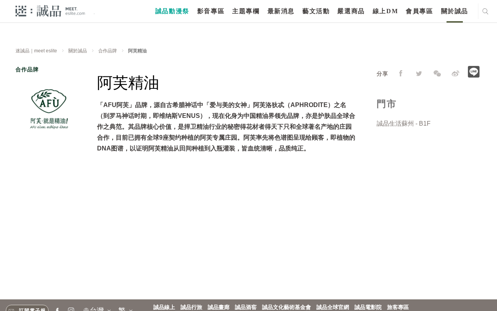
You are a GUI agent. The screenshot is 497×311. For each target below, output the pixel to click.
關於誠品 (454, 11)
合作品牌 (107, 51)
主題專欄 (245, 11)
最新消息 (281, 11)
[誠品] (50, 11)
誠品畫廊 (218, 307)
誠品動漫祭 (172, 11)
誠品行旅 (191, 307)
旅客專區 (398, 307)
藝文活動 (316, 11)
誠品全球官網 (332, 307)
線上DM (385, 11)
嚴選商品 (351, 11)
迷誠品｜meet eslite (36, 51)
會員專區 (419, 11)
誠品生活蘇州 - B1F (404, 123)
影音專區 (210, 11)
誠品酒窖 (246, 307)
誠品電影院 (368, 307)
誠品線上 (164, 307)
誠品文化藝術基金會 (286, 307)
